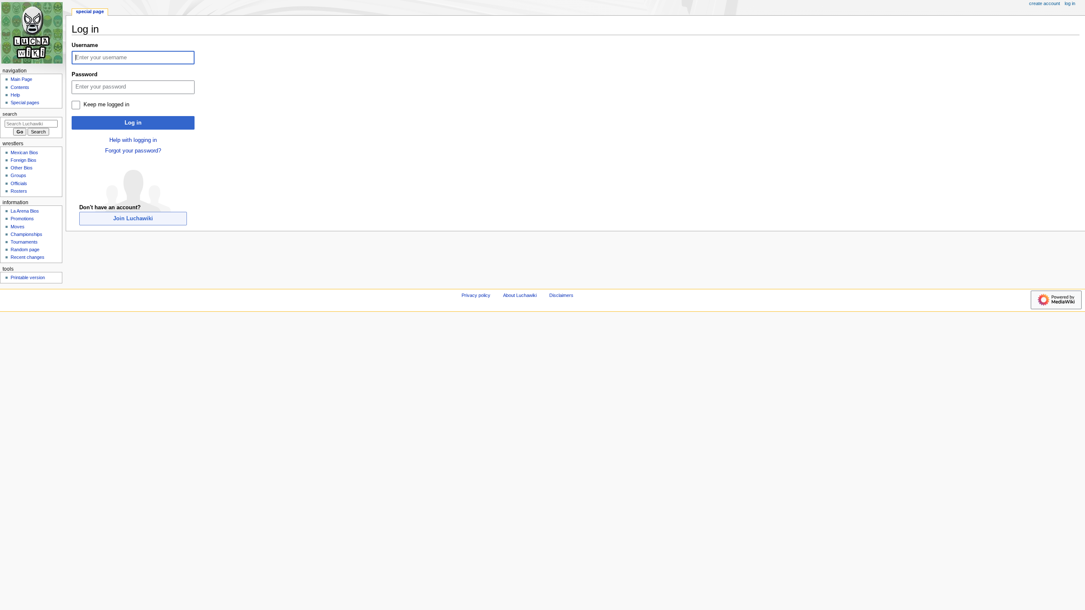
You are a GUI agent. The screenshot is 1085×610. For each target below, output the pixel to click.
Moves (18, 226)
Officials (19, 183)
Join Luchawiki (133, 219)
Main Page (21, 79)
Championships (26, 234)
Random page (25, 249)
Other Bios (22, 167)
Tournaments (24, 241)
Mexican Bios (24, 152)
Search (10, 113)
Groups (18, 175)
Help (15, 94)
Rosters (19, 191)
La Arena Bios (25, 211)
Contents (20, 87)
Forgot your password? (133, 151)
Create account (1044, 3)
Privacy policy (476, 295)
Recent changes (28, 257)
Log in (133, 123)
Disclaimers (561, 295)
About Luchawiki (520, 295)
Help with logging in (133, 140)
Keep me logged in (106, 105)
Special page (90, 11)
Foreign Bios (23, 160)
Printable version (28, 277)
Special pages (25, 102)
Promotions (22, 218)
